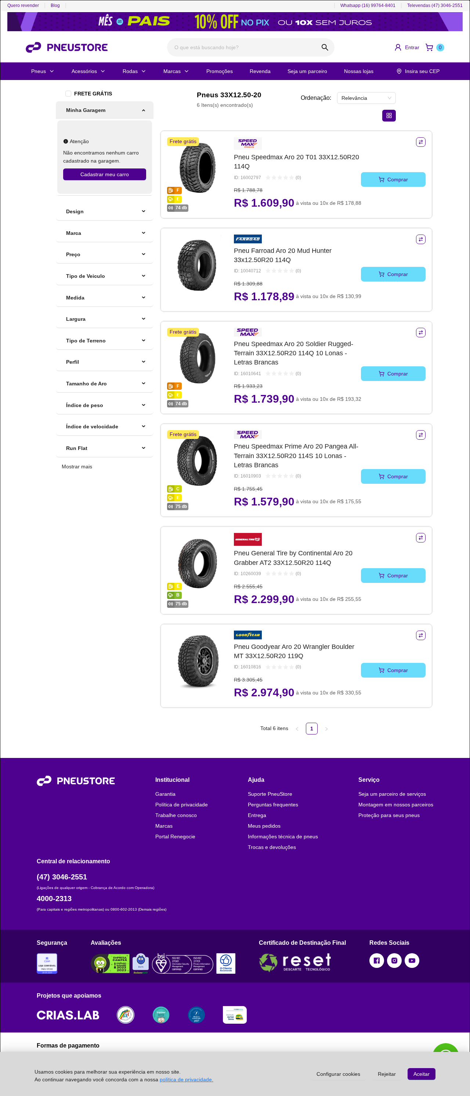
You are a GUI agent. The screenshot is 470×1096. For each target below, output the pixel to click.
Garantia (165, 794)
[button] (406, 47)
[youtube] (412, 960)
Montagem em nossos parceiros (395, 805)
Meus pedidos (264, 826)
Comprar (397, 179)
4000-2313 (54, 898)
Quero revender (23, 5)
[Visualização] (389, 115)
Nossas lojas (358, 71)
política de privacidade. (186, 1079)
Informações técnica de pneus (283, 836)
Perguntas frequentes (273, 805)
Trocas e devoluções (272, 847)
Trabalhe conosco (176, 815)
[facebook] (376, 960)
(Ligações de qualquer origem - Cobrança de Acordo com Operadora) (95, 888)
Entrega (257, 815)
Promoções (219, 71)
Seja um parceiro (307, 71)
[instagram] (394, 960)
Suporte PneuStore (270, 794)
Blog (55, 5)
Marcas (172, 71)
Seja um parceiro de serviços (392, 794)
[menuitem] (104, 110)
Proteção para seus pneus (389, 815)
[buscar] (325, 47)
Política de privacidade (181, 805)
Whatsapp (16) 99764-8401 (367, 5)
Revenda (260, 71)
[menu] (104, 148)
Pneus (38, 71)
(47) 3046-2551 (62, 877)
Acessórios (84, 71)
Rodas (130, 71)
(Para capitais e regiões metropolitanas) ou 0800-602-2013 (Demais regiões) (101, 909)
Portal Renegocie (175, 836)
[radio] (268, 177)
